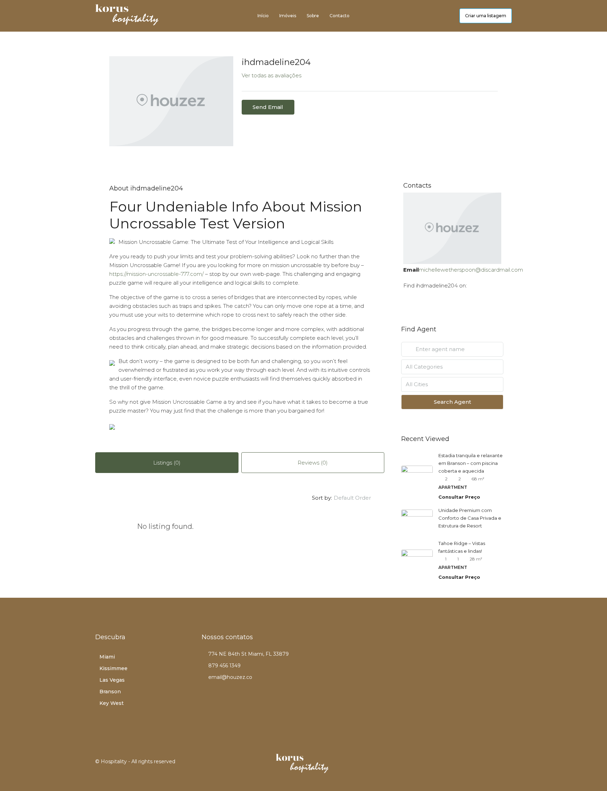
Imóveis (287, 15)
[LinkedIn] (469, 766)
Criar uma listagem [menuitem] (485, 15)
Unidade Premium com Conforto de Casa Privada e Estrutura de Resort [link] (469, 518)
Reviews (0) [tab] (313, 462)
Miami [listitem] (107, 657)
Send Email (268, 107)
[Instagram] (460, 766)
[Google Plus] (479, 766)
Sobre (313, 15)
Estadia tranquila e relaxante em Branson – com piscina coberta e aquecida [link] (470, 463)
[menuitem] (448, 15)
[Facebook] (441, 766)
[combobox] (358, 498)
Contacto (339, 15)
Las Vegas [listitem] (112, 680)
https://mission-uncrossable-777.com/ (156, 274)
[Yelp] (507, 766)
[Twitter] (450, 766)
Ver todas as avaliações (271, 75)
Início (263, 15)
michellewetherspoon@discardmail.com (471, 269)
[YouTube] (488, 766)
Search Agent (452, 401)
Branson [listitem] (110, 691)
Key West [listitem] (111, 703)
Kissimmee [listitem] (113, 668)
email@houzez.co (230, 677)
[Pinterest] (498, 766)
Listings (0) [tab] (167, 462)
